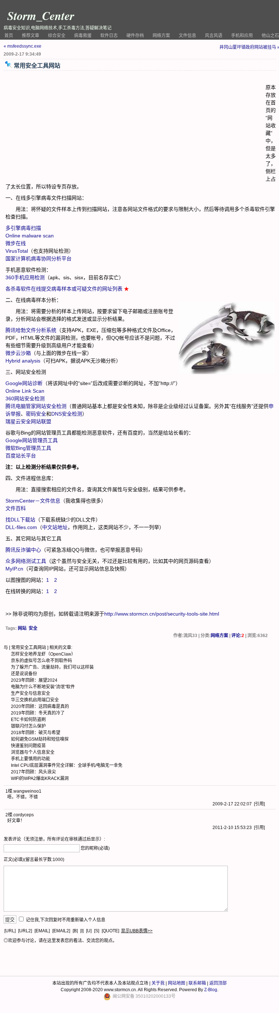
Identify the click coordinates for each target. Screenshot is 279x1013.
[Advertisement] (135, 127)
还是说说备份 (24, 673)
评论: (237, 635)
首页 (8, 35)
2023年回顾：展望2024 (34, 680)
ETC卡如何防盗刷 (28, 719)
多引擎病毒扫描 (23, 228)
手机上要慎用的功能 (30, 758)
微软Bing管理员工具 (28, 448)
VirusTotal (16, 251)
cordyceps (23, 814)
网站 (22, 628)
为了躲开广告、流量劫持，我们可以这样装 (52, 667)
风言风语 (213, 35)
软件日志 (109, 35)
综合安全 (56, 35)
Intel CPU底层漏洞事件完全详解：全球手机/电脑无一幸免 (66, 765)
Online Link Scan (24, 391)
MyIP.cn (14, 569)
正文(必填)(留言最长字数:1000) (34, 859)
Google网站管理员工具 (31, 440)
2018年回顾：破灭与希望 (35, 732)
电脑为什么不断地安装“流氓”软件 (43, 686)
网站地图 (176, 983)
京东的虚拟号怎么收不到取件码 (41, 660)
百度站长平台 (20, 456)
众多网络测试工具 (25, 561)
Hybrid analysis (22, 361)
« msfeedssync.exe (22, 46)
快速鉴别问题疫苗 (28, 745)
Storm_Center (40, 15)
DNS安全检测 (66, 414)
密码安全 (36, 414)
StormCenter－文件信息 (32, 501)
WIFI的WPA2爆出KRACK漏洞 (40, 778)
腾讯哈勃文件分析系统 (30, 330)
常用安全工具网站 (28, 647)
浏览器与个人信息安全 (32, 752)
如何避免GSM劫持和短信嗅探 (40, 739)
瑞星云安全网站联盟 (28, 421)
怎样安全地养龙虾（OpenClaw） (43, 654)
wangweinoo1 (27, 791)
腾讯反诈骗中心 (23, 550)
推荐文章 (30, 35)
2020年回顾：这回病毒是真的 (40, 706)
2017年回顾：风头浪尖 (33, 771)
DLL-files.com (21, 527)
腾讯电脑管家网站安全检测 (35, 406)
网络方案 (161, 35)
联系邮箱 (197, 983)
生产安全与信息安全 (30, 693)
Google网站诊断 (24, 383)
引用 (259, 803)
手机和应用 (242, 35)
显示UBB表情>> (137, 930)
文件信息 (187, 35)
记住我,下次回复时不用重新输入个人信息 (65, 919)
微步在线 (15, 243)
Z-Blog (210, 989)
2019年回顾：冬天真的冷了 (38, 713)
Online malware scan (29, 236)
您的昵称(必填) (95, 848)
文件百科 (15, 508)
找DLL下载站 (20, 519)
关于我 (158, 983)
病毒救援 (83, 35)
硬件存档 (135, 35)
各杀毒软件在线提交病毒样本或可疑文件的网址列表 (63, 289)
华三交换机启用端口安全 (35, 699)
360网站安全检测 (25, 398)
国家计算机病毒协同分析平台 (38, 258)
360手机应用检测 (25, 277)
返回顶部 (218, 983)
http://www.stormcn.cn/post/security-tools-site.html (161, 614)
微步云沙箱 (18, 353)
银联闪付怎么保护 (28, 726)
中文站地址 (55, 527)
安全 (33, 628)
